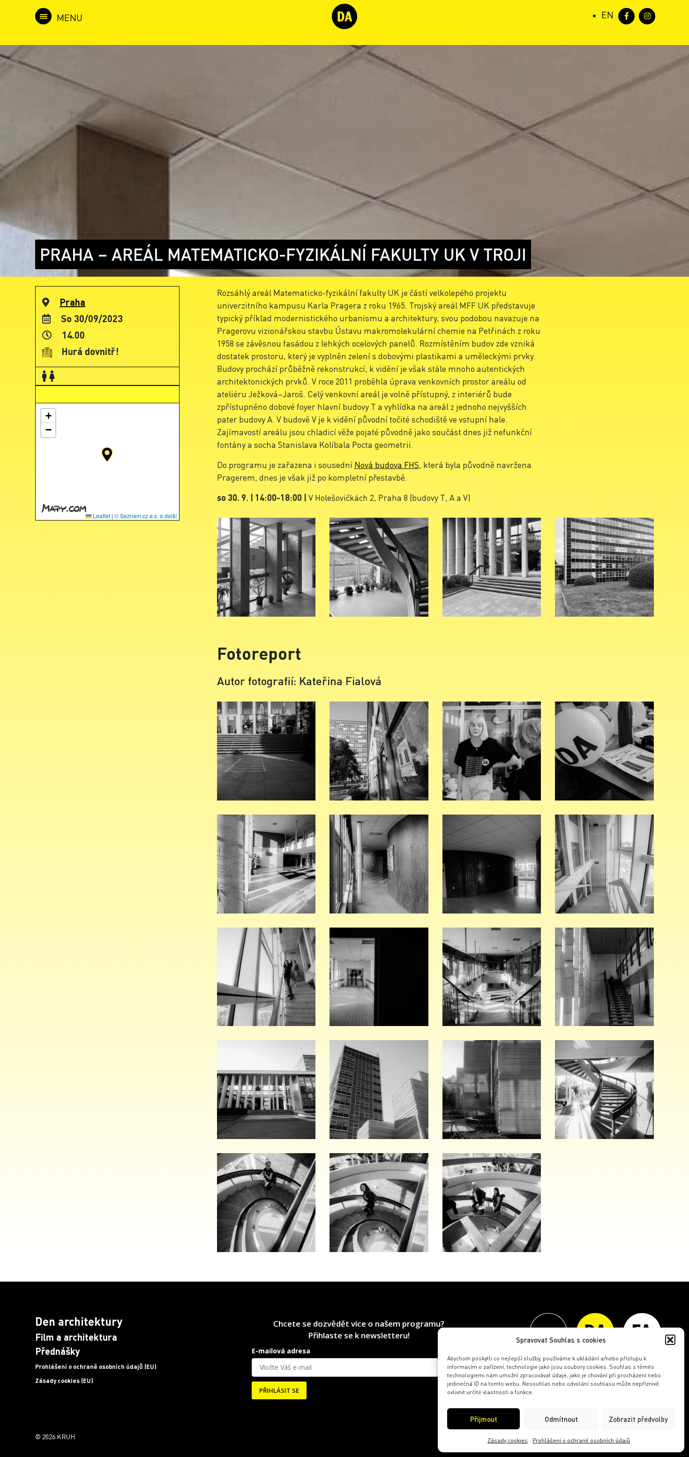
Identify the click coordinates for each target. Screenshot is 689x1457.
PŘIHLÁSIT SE (279, 1390)
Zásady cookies (507, 1440)
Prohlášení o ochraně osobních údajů (581, 1440)
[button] (670, 1339)
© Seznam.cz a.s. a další (145, 516)
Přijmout (483, 1419)
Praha (72, 302)
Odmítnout (561, 1419)
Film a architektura (76, 1337)
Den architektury (78, 1321)
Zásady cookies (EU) (64, 1380)
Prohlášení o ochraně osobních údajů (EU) (96, 1366)
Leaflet (100, 516)
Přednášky (57, 1351)
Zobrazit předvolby (638, 1419)
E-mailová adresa (281, 1350)
